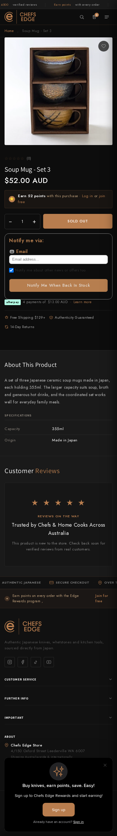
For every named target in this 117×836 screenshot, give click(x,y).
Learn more (82, 302)
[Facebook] (23, 662)
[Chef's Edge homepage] (58, 626)
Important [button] (14, 718)
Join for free (101, 598)
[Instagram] (10, 662)
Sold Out (78, 221)
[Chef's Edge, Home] (20, 17)
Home (9, 30)
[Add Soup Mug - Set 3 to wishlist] (103, 46)
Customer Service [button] (21, 679)
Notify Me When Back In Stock (58, 285)
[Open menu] (106, 17)
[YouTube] (49, 662)
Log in (87, 196)
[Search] (81, 17)
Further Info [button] (16, 698)
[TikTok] (36, 662)
